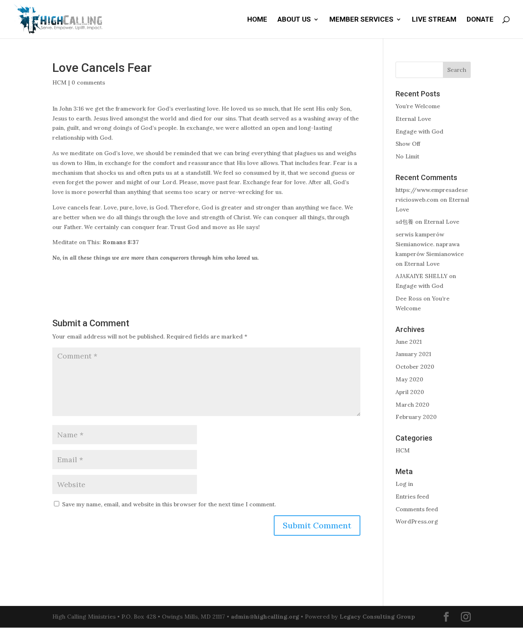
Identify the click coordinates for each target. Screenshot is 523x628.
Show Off (408, 143)
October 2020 (415, 366)
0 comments (88, 82)
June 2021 (409, 341)
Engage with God (419, 131)
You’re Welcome (418, 106)
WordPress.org (417, 521)
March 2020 (412, 404)
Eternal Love (413, 118)
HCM (59, 82)
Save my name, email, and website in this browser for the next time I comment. (169, 504)
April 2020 (410, 392)
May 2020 (409, 379)
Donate (480, 19)
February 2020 (416, 417)
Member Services (361, 19)
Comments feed (417, 509)
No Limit (407, 156)
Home (257, 19)
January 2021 (413, 354)
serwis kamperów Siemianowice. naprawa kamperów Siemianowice (430, 244)
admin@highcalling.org (265, 616)
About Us (294, 19)
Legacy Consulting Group (377, 616)
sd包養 (404, 221)
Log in (404, 484)
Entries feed (412, 496)
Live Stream (434, 19)
